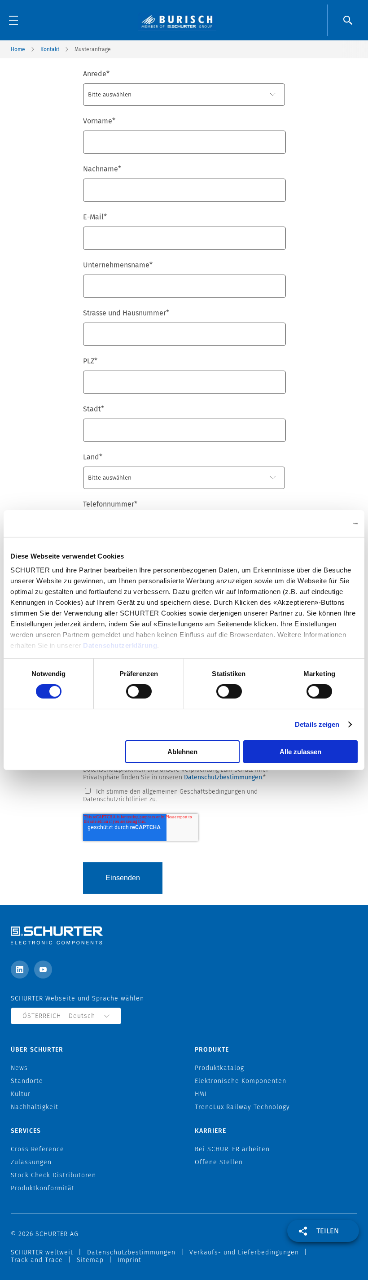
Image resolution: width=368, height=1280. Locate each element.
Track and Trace (37, 1260)
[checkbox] (184, 794)
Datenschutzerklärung (120, 645)
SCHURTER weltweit (42, 1252)
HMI (201, 1094)
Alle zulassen (300, 752)
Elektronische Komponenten (240, 1081)
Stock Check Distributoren (53, 1175)
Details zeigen (317, 724)
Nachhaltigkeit (34, 1107)
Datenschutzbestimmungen (223, 777)
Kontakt (49, 49)
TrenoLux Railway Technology (242, 1107)
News (19, 1068)
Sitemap (90, 1260)
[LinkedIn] (20, 970)
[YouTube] (43, 970)
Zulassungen (31, 1162)
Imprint (129, 1260)
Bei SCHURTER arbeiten (232, 1149)
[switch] (139, 691)
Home (18, 49)
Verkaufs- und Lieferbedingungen (244, 1252)
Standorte (27, 1081)
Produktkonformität (42, 1188)
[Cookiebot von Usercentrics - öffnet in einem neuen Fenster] (318, 523)
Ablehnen (182, 752)
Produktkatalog (219, 1068)
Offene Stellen (219, 1162)
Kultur (21, 1094)
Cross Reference (37, 1149)
